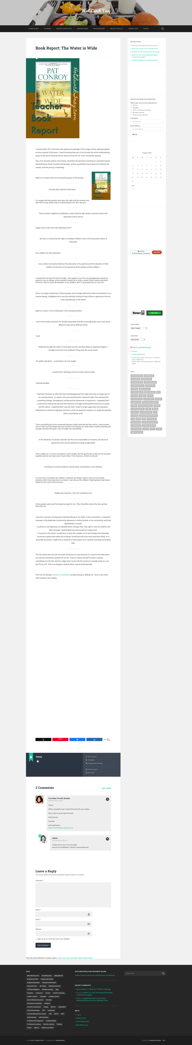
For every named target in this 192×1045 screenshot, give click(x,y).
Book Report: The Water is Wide (66, 48)
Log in (78, 1015)
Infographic (135, 412)
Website (38, 929)
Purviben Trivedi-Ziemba (59, 798)
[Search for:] (145, 973)
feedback (156, 405)
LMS (133, 419)
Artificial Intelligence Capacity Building (145, 60)
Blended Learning (149, 392)
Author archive (38, 761)
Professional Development (150, 422)
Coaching (134, 395)
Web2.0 (159, 429)
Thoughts (91, 760)
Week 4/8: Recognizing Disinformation (145, 45)
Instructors (82, 29)
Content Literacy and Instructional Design (146, 52)
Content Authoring (137, 399)
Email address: (135, 126)
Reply (107, 799)
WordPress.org (82, 1025)
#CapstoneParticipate (137, 385)
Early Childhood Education (150, 402)
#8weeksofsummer (137, 375)
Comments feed (82, 1021)
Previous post (92, 769)
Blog (158, 392)
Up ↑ (164, 1040)
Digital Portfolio (64, 29)
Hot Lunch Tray (96, 10)
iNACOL (155, 409)
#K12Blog (134, 389)
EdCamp (134, 405)
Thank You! (133, 29)
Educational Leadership (145, 405)
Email (38, 919)
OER (144, 419)
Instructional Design (145, 412)
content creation (148, 399)
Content (150, 395)
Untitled (134, 351)
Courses (47, 29)
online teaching (136, 422)
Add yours (106, 788)
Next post (91, 772)
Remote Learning (136, 429)
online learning (152, 419)
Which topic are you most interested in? (143, 103)
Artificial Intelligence (137, 392)
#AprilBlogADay (149, 375)
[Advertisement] (146, 80)
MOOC (138, 419)
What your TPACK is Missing (100, 989)
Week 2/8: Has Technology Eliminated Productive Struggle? (144, 56)
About (146, 29)
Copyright (158, 399)
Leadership (135, 415)
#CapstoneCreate (146, 379)
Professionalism (136, 425)
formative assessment (138, 409)
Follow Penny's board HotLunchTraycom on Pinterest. (95, 975)
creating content (136, 402)
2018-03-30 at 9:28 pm (59, 840)
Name (38, 910)
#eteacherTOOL (150, 385)
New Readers (99, 29)
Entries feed (81, 1018)
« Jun (132, 185)
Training (145, 429)
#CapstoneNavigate (150, 382)
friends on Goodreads (60, 575)
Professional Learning (95, 763)
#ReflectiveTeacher (145, 389)
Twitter (152, 429)
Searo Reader (81, 989)
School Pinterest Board (141, 347)
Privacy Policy (116, 29)
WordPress (60, 1040)
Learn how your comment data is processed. (75, 958)
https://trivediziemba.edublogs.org (60, 828)
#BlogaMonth (135, 379)
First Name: (134, 118)
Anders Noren (155, 1040)
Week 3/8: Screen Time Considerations (145, 49)
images (148, 409)
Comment (40, 880)
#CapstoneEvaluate (137, 382)
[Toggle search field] (162, 28)
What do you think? (137, 432)
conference (142, 395)
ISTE (155, 412)
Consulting (34, 29)
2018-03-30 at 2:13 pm (55, 801)
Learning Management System (148, 415)
